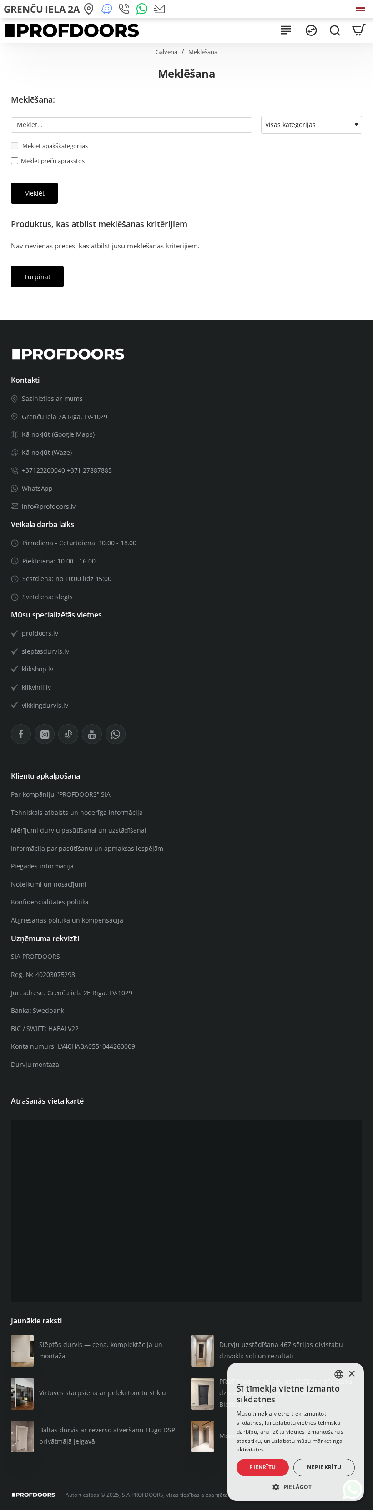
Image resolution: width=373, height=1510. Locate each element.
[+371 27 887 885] (125, 9)
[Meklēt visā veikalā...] (335, 30)
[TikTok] (68, 734)
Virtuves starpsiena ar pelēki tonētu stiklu (102, 1392)
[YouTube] (92, 734)
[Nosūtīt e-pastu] (161, 9)
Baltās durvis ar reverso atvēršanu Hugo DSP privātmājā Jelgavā (107, 1436)
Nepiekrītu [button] (324, 1467)
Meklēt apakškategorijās (54, 146)
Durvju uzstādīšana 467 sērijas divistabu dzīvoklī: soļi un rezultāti (281, 1350)
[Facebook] (21, 734)
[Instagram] (45, 734)
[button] (296, 1487)
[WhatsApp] (143, 9)
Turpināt (37, 276)
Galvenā (166, 52)
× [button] (351, 1374)
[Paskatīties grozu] (358, 30)
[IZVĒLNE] (286, 30)
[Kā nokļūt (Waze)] (108, 9)
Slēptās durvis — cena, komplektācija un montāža (100, 1350)
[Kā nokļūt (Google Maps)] (90, 9)
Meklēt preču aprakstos (53, 161)
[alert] (295, 1432)
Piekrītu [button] (262, 1467)
